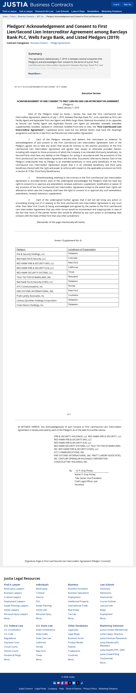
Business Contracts (26, 16)
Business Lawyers (13, 592)
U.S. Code (8, 634)
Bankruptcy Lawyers (14, 588)
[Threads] (70, 683)
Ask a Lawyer (26, 11)
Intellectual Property (78, 601)
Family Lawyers (11, 609)
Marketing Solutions (112, 11)
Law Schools (62, 11)
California (41, 642)
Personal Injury (43, 614)
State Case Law (43, 638)
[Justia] (15, 4)
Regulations (10, 638)
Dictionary (105, 588)
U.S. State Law (44, 625)
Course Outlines (108, 601)
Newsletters (93, 11)
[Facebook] (62, 683)
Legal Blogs (74, 634)
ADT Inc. (40, 16)
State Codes (42, 634)
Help (61, 689)
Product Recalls (75, 642)
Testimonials (106, 658)
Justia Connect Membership (114, 629)
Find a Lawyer (10, 11)
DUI (38, 601)
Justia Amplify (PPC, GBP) (112, 649)
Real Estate (73, 609)
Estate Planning (44, 605)
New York (41, 651)
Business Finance (39, 42)
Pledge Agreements (60, 42)
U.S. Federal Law (13, 625)
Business (73, 584)
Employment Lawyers (14, 601)
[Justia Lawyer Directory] (81, 683)
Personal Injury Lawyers (16, 614)
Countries (73, 655)
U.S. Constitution (12, 629)
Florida (39, 646)
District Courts (11, 651)
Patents (72, 646)
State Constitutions (45, 629)
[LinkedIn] (54, 683)
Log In (116, 4)
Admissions (105, 592)
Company (52, 689)
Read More (34, 73)
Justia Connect (26, 689)
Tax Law (72, 614)
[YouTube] (58, 683)
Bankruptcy (42, 588)
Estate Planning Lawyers (16, 605)
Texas (39, 655)
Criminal (40, 592)
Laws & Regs (78, 11)
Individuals (42, 584)
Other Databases (78, 625)
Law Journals (106, 605)
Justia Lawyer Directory (111, 634)
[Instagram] (66, 683)
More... (7, 618)
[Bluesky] (73, 683)
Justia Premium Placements (113, 638)
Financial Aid (106, 597)
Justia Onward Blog (109, 654)
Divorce (40, 597)
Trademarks (74, 651)
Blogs (103, 609)
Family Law (41, 609)
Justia (5, 16)
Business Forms (76, 638)
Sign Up (127, 4)
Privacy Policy (90, 689)
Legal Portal (40, 689)
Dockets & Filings (12, 655)
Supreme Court (11, 642)
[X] (77, 683)
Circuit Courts (11, 646)
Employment (74, 597)
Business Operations (78, 592)
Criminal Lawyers (12, 597)
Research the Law (44, 11)
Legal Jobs (73, 629)
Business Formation (78, 588)
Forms (13, 16)
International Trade (78, 605)
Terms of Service (73, 689)
